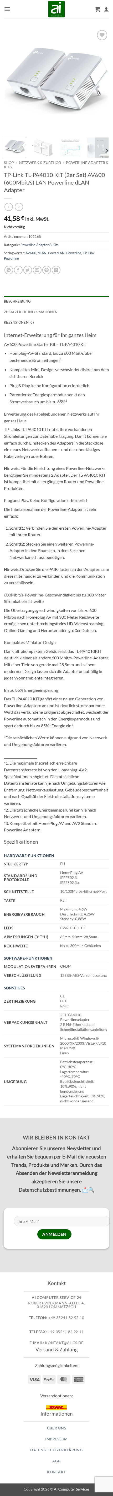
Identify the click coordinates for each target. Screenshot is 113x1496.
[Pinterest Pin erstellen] (46, 270)
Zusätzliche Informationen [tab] (31, 312)
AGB (56, 1461)
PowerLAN (56, 253)
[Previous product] (19, 207)
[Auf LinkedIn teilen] (56, 270)
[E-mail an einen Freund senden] (37, 270)
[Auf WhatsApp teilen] (8, 270)
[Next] (100, 80)
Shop (9, 163)
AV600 (30, 253)
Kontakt (56, 1472)
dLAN (42, 253)
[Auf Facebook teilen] (18, 270)
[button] (7, 9)
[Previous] (12, 80)
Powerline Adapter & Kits (39, 245)
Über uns (56, 1428)
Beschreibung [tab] (17, 301)
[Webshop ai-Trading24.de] (56, 9)
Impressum (56, 1439)
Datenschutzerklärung (56, 1450)
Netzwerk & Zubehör (40, 163)
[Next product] (8, 207)
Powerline (73, 253)
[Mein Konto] (106, 9)
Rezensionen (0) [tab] (19, 322)
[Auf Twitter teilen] (27, 270)
